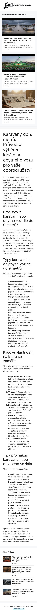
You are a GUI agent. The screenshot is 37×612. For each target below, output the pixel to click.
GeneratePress (18, 609)
